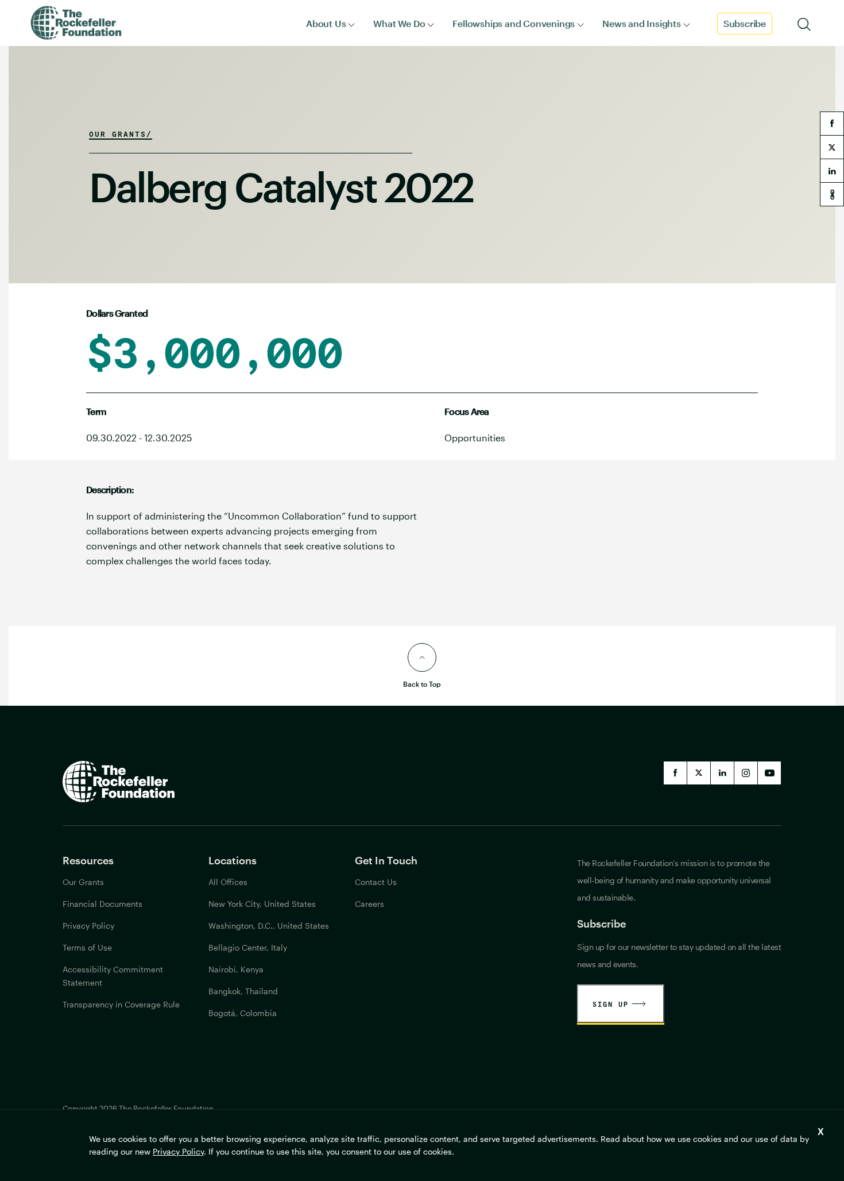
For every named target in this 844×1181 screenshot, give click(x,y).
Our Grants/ (120, 134)
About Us (326, 23)
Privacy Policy (178, 1151)
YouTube (769, 772)
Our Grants (83, 882)
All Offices (227, 882)
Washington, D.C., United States (268, 925)
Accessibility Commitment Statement (113, 975)
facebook (831, 123)
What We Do (399, 23)
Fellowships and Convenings (513, 23)
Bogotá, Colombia (242, 1013)
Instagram (745, 772)
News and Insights (641, 23)
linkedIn (722, 772)
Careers (369, 904)
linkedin (831, 170)
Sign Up (611, 1004)
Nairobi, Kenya (236, 969)
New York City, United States (262, 904)
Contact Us (376, 882)
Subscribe (744, 23)
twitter (831, 147)
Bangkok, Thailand (243, 991)
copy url (831, 194)
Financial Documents (102, 904)
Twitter (698, 772)
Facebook (675, 772)
